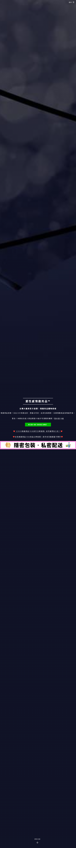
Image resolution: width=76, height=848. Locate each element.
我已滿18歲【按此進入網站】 (38, 424)
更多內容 (38, 839)
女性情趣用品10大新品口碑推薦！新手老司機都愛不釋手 (38, 437)
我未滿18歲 (59, 418)
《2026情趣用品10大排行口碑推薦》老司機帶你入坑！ (38, 431)
